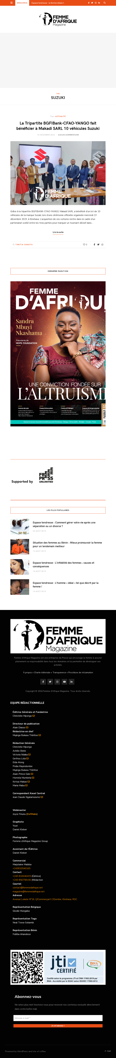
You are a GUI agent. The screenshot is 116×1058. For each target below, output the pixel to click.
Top (108, 1051)
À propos (27, 672)
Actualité (60, 116)
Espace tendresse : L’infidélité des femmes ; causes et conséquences (63, 564)
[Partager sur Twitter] (98, 244)
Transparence (59, 672)
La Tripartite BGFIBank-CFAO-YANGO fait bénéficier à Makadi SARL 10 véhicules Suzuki (58, 125)
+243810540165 (21, 868)
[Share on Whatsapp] (102, 244)
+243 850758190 (22, 879)
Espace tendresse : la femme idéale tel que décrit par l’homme (49, 3)
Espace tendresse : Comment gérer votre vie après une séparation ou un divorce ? (64, 524)
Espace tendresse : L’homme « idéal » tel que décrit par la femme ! (65, 584)
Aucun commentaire (68, 134)
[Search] (105, 3)
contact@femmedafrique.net (28, 887)
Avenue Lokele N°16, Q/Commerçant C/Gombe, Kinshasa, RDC (45, 899)
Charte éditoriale (42, 672)
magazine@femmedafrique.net (29, 891)
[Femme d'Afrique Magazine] (58, 19)
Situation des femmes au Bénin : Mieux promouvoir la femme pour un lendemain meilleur (67, 544)
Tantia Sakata (24, 244)
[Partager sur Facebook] (94, 244)
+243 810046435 (22, 876)
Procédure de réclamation (80, 672)
